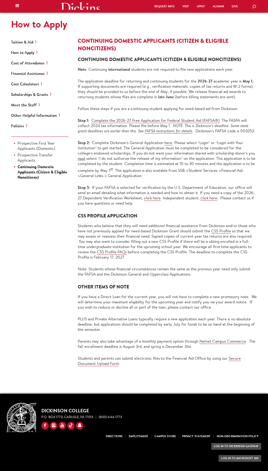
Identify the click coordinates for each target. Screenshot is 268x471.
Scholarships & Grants (29, 94)
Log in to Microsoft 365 (240, 458)
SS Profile (222, 230)
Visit (185, 6)
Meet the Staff (24, 105)
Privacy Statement (196, 436)
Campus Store (165, 436)
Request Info (164, 6)
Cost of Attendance (27, 63)
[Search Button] (254, 7)
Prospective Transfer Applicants (35, 157)
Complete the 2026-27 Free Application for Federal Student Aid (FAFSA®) (155, 120)
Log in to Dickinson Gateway (236, 446)
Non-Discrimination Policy (238, 436)
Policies (17, 126)
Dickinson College (80, 6)
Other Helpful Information (34, 115)
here (168, 142)
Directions (114, 436)
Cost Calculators (25, 84)
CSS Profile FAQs (112, 251)
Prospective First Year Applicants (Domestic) (36, 146)
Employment (138, 436)
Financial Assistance (28, 73)
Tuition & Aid (22, 42)
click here (152, 197)
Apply (201, 6)
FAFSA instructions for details (168, 130)
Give (235, 6)
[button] (17, 6)
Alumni (218, 6)
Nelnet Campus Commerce (222, 341)
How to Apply (39, 24)
